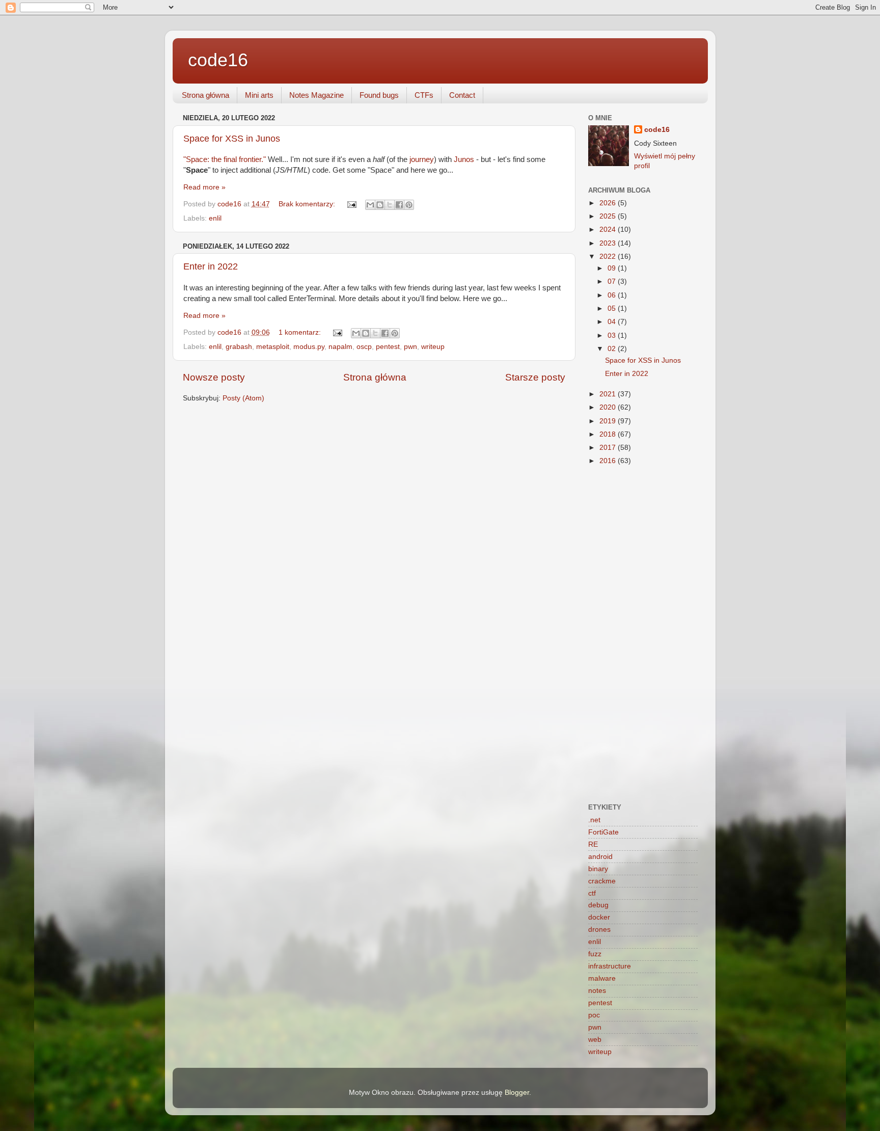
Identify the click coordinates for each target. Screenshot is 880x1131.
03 (613, 335)
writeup (433, 347)
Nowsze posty (214, 377)
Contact (462, 95)
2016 (608, 461)
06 (613, 295)
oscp (364, 347)
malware (602, 978)
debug (598, 905)
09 (613, 268)
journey (421, 159)
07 (613, 281)
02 (613, 349)
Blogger (517, 1092)
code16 (218, 59)
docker (599, 917)
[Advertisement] (643, 635)
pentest (388, 347)
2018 (608, 434)
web (594, 1039)
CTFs (424, 95)
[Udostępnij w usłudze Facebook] (399, 205)
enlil (215, 218)
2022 (608, 256)
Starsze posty (535, 377)
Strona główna (205, 95)
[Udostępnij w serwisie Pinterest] (409, 205)
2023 (608, 243)
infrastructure (609, 966)
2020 (608, 407)
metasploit (272, 347)
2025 (608, 216)
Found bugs (379, 95)
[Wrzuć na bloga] (380, 205)
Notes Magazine (316, 95)
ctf (592, 893)
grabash (239, 347)
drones (599, 929)
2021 (608, 394)
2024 (608, 229)
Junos (464, 159)
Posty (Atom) (243, 398)
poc (594, 1015)
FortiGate (603, 832)
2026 (608, 203)
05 (613, 308)
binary (598, 869)
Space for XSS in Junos (231, 138)
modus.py (308, 347)
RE (593, 844)
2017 (608, 447)
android (600, 856)
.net (594, 820)
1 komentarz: (301, 332)
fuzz (594, 954)
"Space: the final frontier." (224, 159)
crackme (602, 881)
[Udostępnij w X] (389, 205)
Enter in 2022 (210, 266)
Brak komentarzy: (308, 204)
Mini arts (259, 95)
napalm (340, 347)
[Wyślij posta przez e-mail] (351, 204)
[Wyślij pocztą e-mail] (370, 205)
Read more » (204, 187)
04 (613, 322)
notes (597, 990)
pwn (410, 347)
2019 (608, 421)
